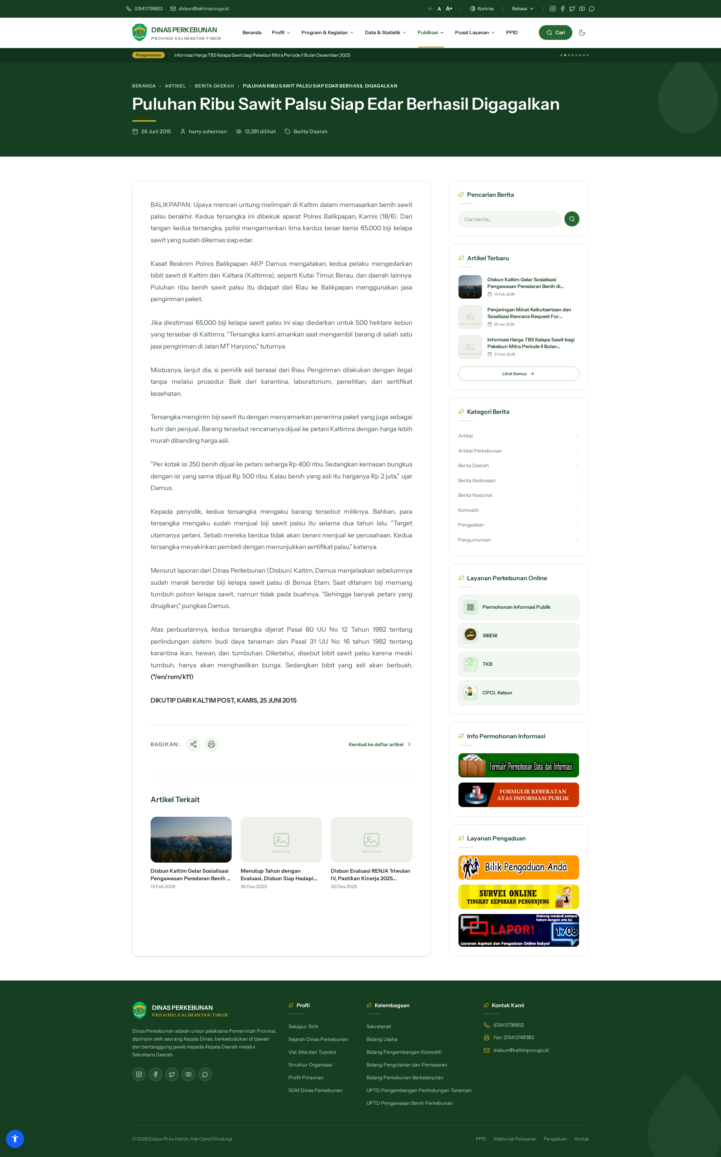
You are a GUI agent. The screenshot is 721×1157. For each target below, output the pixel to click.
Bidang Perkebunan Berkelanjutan (405, 1077)
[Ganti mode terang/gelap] (582, 32)
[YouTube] (582, 9)
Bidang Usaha (382, 1039)
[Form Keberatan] (518, 794)
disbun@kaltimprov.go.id (204, 8)
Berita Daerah (214, 86)
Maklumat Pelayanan (515, 1139)
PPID (481, 1139)
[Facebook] (563, 9)
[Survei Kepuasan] (518, 896)
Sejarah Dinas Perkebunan (318, 1039)
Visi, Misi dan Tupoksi (312, 1052)
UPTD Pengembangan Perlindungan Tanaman (419, 1090)
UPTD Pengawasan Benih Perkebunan (410, 1103)
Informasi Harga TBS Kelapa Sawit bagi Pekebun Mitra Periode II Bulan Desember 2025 (262, 55)
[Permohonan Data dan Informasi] (518, 765)
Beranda (144, 86)
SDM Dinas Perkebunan (315, 1090)
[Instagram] (553, 9)
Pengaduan (555, 1139)
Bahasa (519, 8)
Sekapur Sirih (303, 1026)
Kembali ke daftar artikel (376, 744)
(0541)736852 (148, 8)
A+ (449, 8)
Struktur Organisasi (310, 1065)
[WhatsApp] (592, 9)
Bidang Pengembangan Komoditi (404, 1052)
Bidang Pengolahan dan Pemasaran (407, 1065)
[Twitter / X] (572, 9)
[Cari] (571, 218)
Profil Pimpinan (306, 1077)
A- (430, 8)
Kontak (582, 1139)
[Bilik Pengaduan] (518, 867)
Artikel (175, 86)
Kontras (486, 8)
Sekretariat (379, 1026)
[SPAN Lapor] (518, 930)
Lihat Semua (514, 373)
